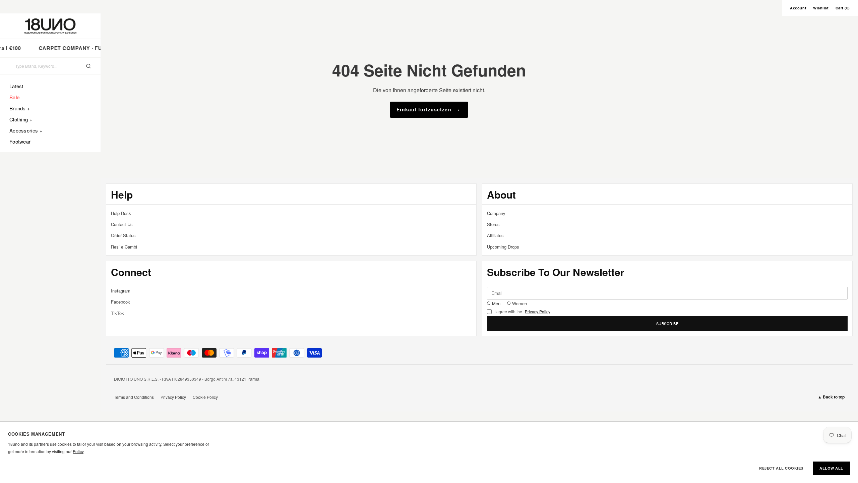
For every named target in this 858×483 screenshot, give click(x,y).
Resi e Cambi (124, 247)
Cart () (843, 7)
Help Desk (121, 213)
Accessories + (26, 130)
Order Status (123, 235)
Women (519, 303)
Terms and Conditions (134, 397)
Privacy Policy (537, 311)
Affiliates (495, 235)
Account (798, 7)
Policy (78, 451)
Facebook (120, 302)
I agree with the (522, 311)
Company (496, 213)
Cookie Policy (205, 397)
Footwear (19, 141)
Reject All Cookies (781, 468)
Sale (14, 97)
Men (496, 303)
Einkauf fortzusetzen (423, 109)
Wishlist (821, 7)
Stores (493, 224)
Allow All (831, 468)
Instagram (120, 290)
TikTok (117, 313)
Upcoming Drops (503, 247)
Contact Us (122, 224)
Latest (16, 86)
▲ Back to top (831, 397)
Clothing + (21, 119)
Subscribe (667, 323)
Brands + (19, 108)
